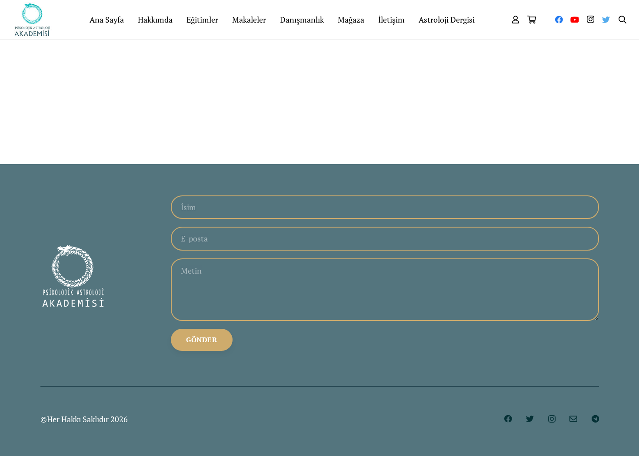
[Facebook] (559, 19)
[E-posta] (573, 419)
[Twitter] (606, 19)
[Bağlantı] (32, 19)
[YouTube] (574, 19)
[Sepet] (532, 19)
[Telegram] (595, 419)
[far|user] (515, 19)
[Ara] (622, 19)
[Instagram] (590, 19)
